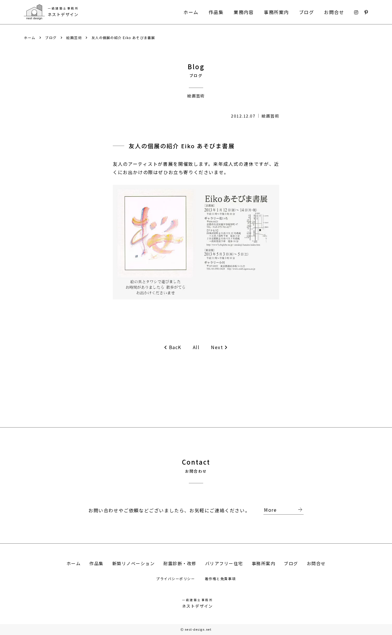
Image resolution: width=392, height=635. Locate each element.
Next (217, 347)
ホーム (191, 12)
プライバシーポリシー (176, 578)
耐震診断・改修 (180, 563)
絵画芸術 (74, 37)
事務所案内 (276, 12)
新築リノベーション (133, 563)
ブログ (306, 12)
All (196, 347)
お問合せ (334, 12)
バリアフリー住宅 (224, 563)
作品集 (216, 12)
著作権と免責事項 (220, 578)
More (284, 510)
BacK (175, 347)
